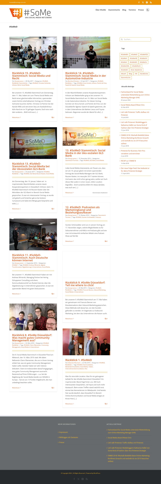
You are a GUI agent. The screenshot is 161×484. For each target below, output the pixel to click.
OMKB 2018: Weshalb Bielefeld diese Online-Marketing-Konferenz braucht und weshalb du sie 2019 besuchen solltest (129, 458)
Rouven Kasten (40, 174)
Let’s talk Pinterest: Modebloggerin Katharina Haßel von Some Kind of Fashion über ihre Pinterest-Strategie (135, 125)
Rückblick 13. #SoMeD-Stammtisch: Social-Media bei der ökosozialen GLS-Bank (31, 166)
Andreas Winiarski (34, 265)
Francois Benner (88, 290)
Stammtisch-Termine (71, 160)
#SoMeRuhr (136, 66)
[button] (147, 9)
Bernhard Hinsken (73, 81)
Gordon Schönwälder (88, 217)
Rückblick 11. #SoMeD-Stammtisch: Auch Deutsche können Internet (30, 257)
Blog (130, 74)
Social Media (25, 85)
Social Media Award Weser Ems (132, 105)
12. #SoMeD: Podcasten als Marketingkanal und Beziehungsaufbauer (82, 209)
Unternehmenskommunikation (74, 369)
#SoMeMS (133, 62)
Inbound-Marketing (99, 290)
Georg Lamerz (19, 81)
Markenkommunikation (72, 367)
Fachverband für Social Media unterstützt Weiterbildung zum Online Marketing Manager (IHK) (135, 95)
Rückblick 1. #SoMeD (78, 360)
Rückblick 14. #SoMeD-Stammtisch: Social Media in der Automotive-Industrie (85, 75)
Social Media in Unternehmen (74, 292)
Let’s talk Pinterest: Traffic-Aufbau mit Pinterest (125, 443)
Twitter (91, 367)
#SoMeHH (143, 58)
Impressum (63, 432)
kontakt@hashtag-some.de (17, 2)
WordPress (97, 473)
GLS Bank (33, 174)
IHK (136, 74)
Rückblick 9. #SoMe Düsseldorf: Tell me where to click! (85, 284)
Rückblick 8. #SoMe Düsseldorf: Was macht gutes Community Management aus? (32, 337)
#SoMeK (124, 62)
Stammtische (23, 83)
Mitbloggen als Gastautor (68, 437)
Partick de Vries (102, 83)
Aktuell (123, 74)
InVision (14, 85)
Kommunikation (88, 365)
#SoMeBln (124, 54)
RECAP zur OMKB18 (128, 161)
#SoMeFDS (144, 54)
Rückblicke (15, 83)
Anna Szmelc (87, 83)
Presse (61, 442)
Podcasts (98, 217)
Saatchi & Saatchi (70, 85)
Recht (19, 85)
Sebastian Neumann (74, 363)
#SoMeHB (133, 58)
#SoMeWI (124, 70)
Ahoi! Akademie (136, 70)
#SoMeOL (143, 62)
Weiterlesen (15, 117)
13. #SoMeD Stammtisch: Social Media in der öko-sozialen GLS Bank (85, 153)
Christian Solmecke (44, 83)
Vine (86, 369)
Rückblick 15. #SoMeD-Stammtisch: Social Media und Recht (31, 75)
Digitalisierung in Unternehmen (32, 267)
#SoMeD (45, 81)
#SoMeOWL (125, 66)
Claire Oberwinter (35, 345)
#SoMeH (124, 58)
